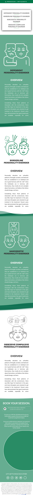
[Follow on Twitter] (16, 477)
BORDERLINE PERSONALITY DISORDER (17, 16)
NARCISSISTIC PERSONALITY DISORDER (16, 20)
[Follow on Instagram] (8, 477)
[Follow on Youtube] (20, 477)
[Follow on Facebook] (12, 477)
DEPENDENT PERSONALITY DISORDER (16, 13)
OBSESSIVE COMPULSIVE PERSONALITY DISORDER (16, 26)
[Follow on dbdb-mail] (25, 477)
